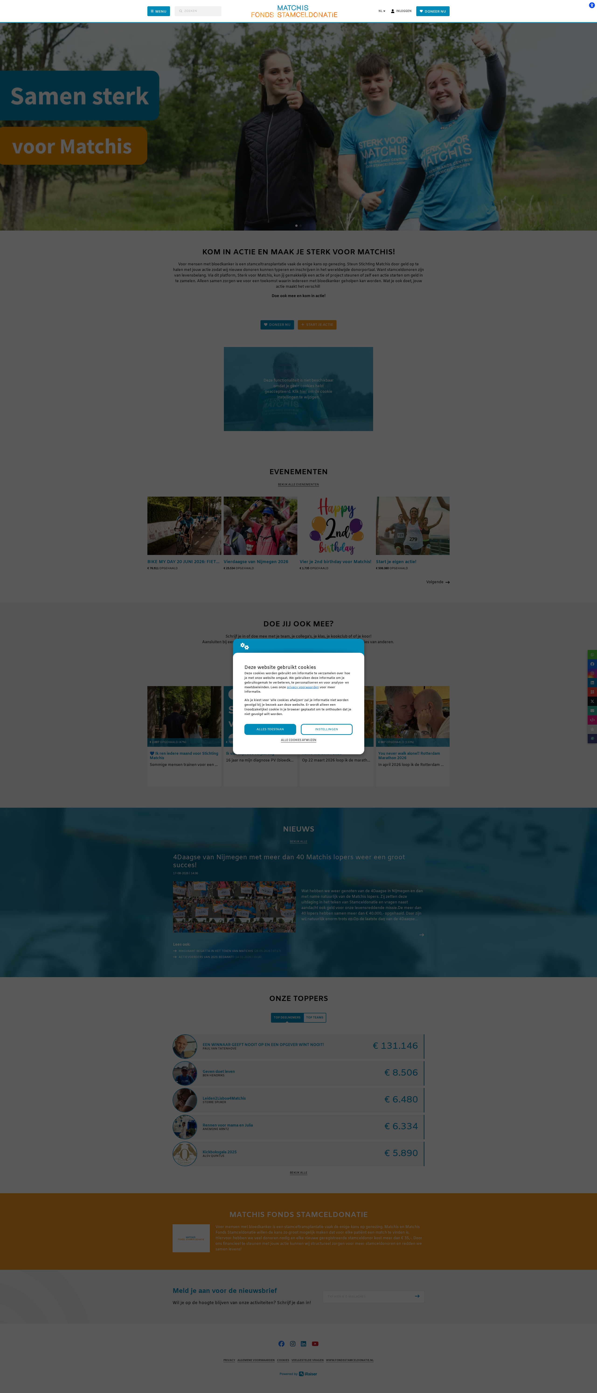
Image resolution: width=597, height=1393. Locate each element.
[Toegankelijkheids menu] (592, 5)
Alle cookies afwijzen (298, 740)
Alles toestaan (270, 729)
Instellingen (326, 729)
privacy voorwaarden (303, 687)
